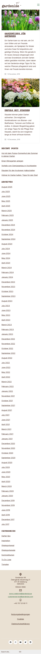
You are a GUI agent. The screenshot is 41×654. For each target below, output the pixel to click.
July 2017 (5, 524)
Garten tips (5, 536)
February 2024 (7, 272)
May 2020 (5, 477)
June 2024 (5, 253)
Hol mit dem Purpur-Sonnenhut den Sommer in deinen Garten (19, 154)
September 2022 (8, 353)
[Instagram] (16, 642)
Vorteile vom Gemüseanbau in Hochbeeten (19, 166)
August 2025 (6, 187)
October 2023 (7, 291)
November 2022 (8, 344)
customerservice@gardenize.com (20, 597)
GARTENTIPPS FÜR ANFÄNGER (15, 35)
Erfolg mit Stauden (17, 110)
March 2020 (6, 486)
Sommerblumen (7, 555)
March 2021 (6, 429)
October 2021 (7, 401)
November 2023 (8, 287)
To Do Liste (6, 560)
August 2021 (6, 410)
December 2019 (8, 500)
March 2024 (6, 268)
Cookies (20, 619)
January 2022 (7, 391)
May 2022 (5, 372)
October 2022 (7, 348)
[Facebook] (11, 642)
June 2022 (5, 367)
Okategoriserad (7, 545)
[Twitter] (25, 642)
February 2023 (7, 329)
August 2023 (6, 301)
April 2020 (5, 481)
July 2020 (5, 467)
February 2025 (7, 215)
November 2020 (8, 448)
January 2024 (7, 277)
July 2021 (5, 415)
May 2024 (5, 258)
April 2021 (5, 424)
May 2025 (5, 201)
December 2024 (8, 225)
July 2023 (5, 306)
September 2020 (8, 458)
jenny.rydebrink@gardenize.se (20, 594)
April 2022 (5, 377)
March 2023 (6, 325)
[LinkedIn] (30, 642)
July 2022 (5, 363)
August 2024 (6, 244)
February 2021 (7, 434)
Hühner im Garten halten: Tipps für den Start (19, 175)
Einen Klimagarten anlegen (12, 161)
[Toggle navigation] (38, 4)
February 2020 (7, 491)
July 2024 (5, 249)
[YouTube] (20, 642)
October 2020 (7, 453)
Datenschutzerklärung (20, 624)
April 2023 (5, 320)
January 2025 (7, 220)
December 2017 (7, 519)
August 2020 (6, 462)
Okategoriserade (8, 550)
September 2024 (8, 239)
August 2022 (6, 358)
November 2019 (8, 505)
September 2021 (8, 405)
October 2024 (7, 234)
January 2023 (7, 334)
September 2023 (8, 296)
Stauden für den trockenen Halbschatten (18, 170)
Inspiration (5, 541)
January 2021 (7, 439)
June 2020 (5, 472)
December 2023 (8, 282)
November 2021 (8, 396)
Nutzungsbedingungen (20, 614)
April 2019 (5, 515)
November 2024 (8, 230)
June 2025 (5, 196)
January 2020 (7, 496)
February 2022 (7, 386)
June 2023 (5, 310)
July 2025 (5, 192)
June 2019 (5, 510)
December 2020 (8, 443)
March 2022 (6, 382)
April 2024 (5, 263)
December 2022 (8, 339)
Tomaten (5, 564)
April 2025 (5, 206)
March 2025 (6, 211)
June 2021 (5, 420)
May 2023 (5, 315)
